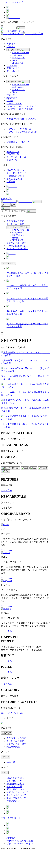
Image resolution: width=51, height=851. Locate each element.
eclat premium (18, 55)
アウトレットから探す (17, 248)
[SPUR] (5, 470)
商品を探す (6, 733)
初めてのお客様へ (15, 170)
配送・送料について (16, 789)
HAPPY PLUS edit (20, 52)
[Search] (31, 211)
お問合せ (11, 181)
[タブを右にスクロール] (5, 474)
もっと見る (6, 490)
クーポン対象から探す (17, 246)
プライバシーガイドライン (20, 844)
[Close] (20, 27)
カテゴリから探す (15, 221)
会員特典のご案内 (15, 176)
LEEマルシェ (18, 57)
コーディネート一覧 (16, 157)
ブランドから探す (15, 224)
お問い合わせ (13, 801)
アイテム (5, 205)
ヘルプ (4, 773)
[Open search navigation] (36, 201)
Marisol (15, 60)
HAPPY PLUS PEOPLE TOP (20, 109)
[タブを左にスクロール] (2, 474)
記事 (13, 205)
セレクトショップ (15, 50)
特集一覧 (11, 95)
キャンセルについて (16, 795)
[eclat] (25, 467)
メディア (5, 757)
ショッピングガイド (16, 173)
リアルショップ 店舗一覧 (19, 129)
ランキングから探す (16, 243)
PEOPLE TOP (13, 151)
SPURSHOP (17, 63)
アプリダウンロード (11, 818)
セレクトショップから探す (18, 227)
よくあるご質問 (14, 179)
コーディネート (14, 103)
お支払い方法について (17, 792)
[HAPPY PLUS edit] (10, 467)
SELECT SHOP (8, 263)
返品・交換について (16, 798)
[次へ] (2, 334)
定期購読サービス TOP (18, 142)
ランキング (12, 65)
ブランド (11, 46)
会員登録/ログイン (16, 31)
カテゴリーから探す (16, 738)
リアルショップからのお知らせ (22, 132)
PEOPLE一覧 (13, 154)
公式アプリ (6, 198)
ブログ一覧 (12, 160)
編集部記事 (12, 98)
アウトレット (13, 71)
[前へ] (2, 332)
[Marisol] (43, 467)
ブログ (10, 100)
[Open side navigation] (2, 25)
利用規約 (11, 838)
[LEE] (33, 467)
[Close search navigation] (5, 208)
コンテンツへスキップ (12, 2)
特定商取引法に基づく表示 (20, 841)
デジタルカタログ (15, 82)
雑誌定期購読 (13, 747)
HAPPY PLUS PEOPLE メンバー (22, 106)
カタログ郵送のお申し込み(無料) (22, 119)
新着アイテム (13, 68)
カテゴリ (11, 44)
